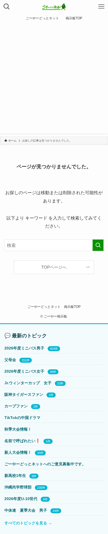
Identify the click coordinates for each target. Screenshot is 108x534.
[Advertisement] (54, 80)
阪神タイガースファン (23, 394)
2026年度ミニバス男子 (24, 348)
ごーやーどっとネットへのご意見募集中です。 (45, 464)
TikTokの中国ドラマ (22, 417)
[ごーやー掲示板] (54, 6)
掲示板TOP (72, 306)
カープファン (16, 406)
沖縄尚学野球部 (18, 487)
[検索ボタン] (6, 6)
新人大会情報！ (18, 452)
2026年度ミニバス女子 (24, 371)
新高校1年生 (15, 475)
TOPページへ (53, 267)
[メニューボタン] (101, 6)
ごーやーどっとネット (44, 306)
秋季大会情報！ (18, 429)
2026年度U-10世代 (20, 498)
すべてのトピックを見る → (28, 523)
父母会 (10, 359)
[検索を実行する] (98, 245)
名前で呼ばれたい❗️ (22, 441)
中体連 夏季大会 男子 (25, 510)
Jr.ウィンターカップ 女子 (28, 383)
